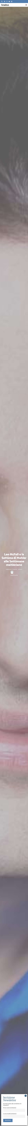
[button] (1, 1)
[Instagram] (7, 1)
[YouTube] (9, 1)
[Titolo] (12, 1)
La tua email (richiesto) (9, 1113)
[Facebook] (4, 1)
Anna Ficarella (14, 575)
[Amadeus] (5, 5)
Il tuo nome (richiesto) (9, 1107)
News (20, 569)
